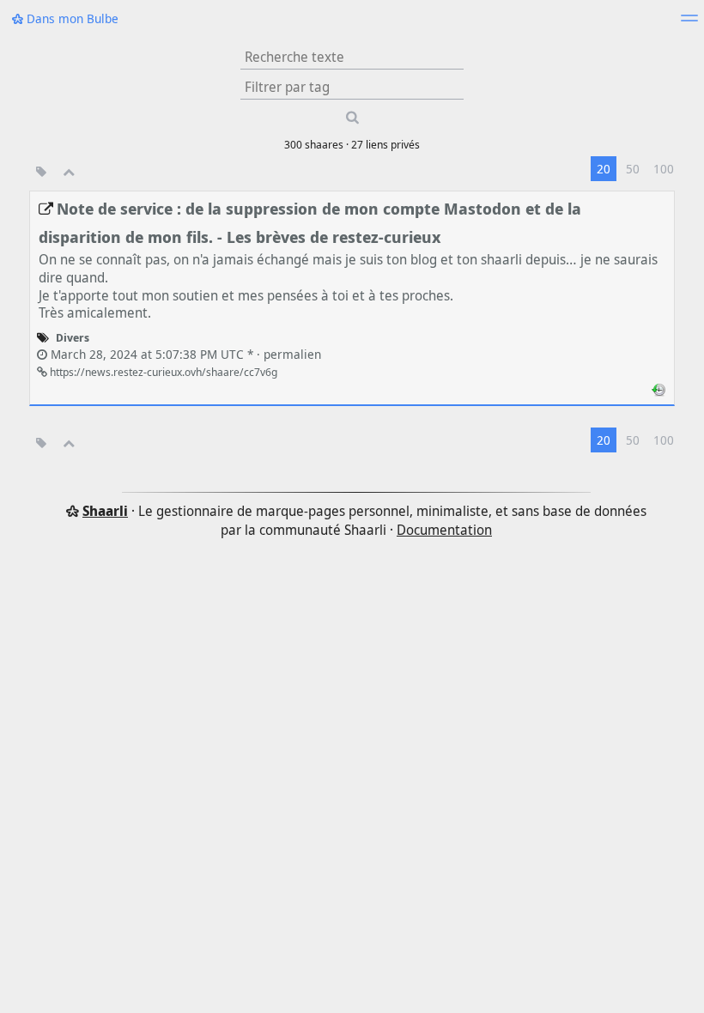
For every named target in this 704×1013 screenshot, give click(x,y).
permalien (184, 354)
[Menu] (689, 23)
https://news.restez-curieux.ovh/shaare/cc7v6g (162, 371)
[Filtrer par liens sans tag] (41, 171)
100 (663, 169)
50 (633, 169)
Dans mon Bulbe (70, 18)
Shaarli (105, 510)
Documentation (444, 529)
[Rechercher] (352, 117)
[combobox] (352, 87)
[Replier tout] (69, 171)
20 (603, 169)
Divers (72, 337)
